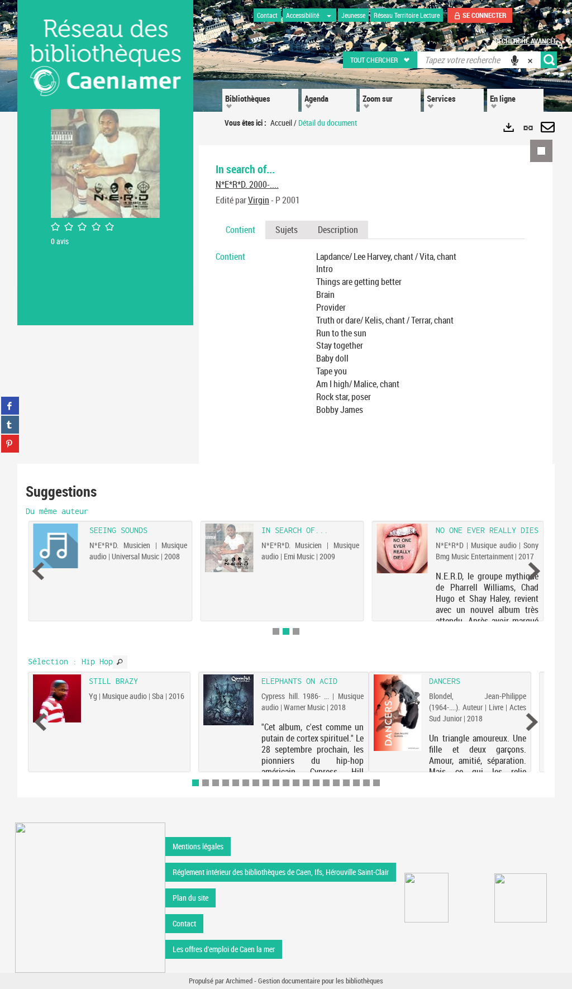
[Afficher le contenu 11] (296, 782)
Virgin (258, 200)
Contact (184, 923)
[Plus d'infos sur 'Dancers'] (397, 712)
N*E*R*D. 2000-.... (247, 184)
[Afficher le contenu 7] (255, 782)
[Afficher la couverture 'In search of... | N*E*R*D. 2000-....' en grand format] (105, 162)
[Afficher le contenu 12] (306, 782)
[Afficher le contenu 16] (346, 782)
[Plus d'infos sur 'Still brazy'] (57, 698)
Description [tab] (338, 230)
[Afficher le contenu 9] (276, 782)
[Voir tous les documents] (120, 662)
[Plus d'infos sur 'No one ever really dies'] (402, 548)
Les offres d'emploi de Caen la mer (224, 949)
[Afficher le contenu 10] (286, 782)
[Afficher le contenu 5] (235, 782)
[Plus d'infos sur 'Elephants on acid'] (228, 699)
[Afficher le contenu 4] (225, 782)
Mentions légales (198, 846)
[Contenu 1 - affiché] (195, 782)
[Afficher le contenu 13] (316, 782)
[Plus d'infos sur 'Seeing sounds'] (57, 546)
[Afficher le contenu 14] (326, 782)
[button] (380, 59)
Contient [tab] (240, 230)
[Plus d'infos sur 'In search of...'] (229, 548)
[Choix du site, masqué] (329, 15)
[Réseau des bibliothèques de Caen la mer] (90, 897)
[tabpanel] (370, 333)
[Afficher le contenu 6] (245, 782)
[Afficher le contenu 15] (336, 782)
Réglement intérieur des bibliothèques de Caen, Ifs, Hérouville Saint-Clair (281, 872)
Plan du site (190, 897)
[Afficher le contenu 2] (205, 782)
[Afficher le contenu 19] (376, 782)
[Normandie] (521, 898)
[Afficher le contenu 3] (296, 631)
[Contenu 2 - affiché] (286, 631)
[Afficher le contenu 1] (276, 631)
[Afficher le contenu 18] (366, 782)
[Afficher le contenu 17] (356, 782)
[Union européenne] (426, 898)
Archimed (239, 981)
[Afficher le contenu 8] (266, 782)
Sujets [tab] (286, 230)
